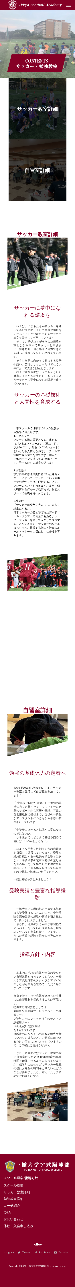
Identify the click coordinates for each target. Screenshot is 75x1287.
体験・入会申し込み (18, 1226)
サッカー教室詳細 (17, 1192)
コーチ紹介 (12, 1205)
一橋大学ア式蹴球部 (42, 1164)
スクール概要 (13, 1185)
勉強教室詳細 (13, 1199)
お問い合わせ (13, 1219)
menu (68, 5)
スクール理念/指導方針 (21, 1178)
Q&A (7, 1212)
